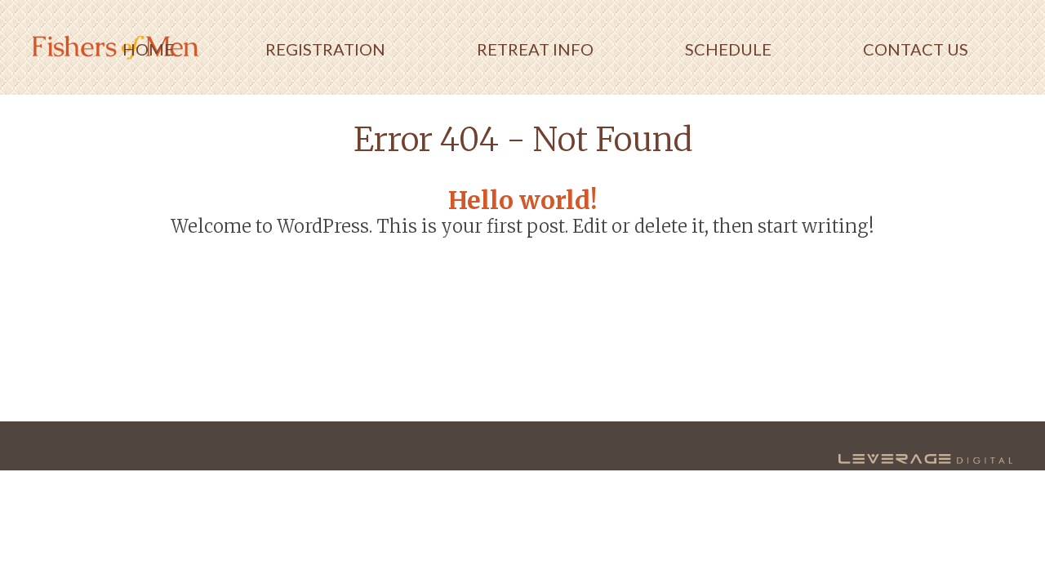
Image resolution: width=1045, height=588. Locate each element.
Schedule (728, 49)
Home (148, 49)
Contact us (915, 49)
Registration (325, 49)
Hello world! (522, 200)
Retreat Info (535, 49)
